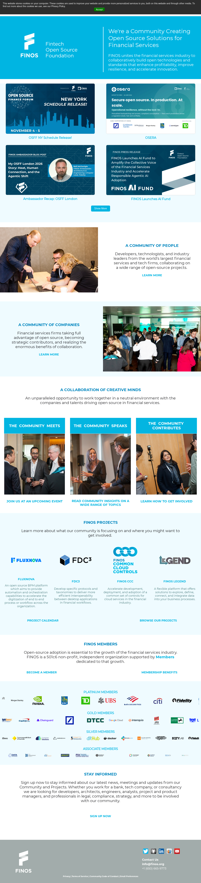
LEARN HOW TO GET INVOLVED (167, 501)
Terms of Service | (81, 876)
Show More (100, 208)
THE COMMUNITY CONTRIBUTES (166, 425)
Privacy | (67, 876)
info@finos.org (153, 864)
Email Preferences (129, 876)
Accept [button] (99, 9)
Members (165, 657)
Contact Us (150, 859)
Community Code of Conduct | (105, 876)
